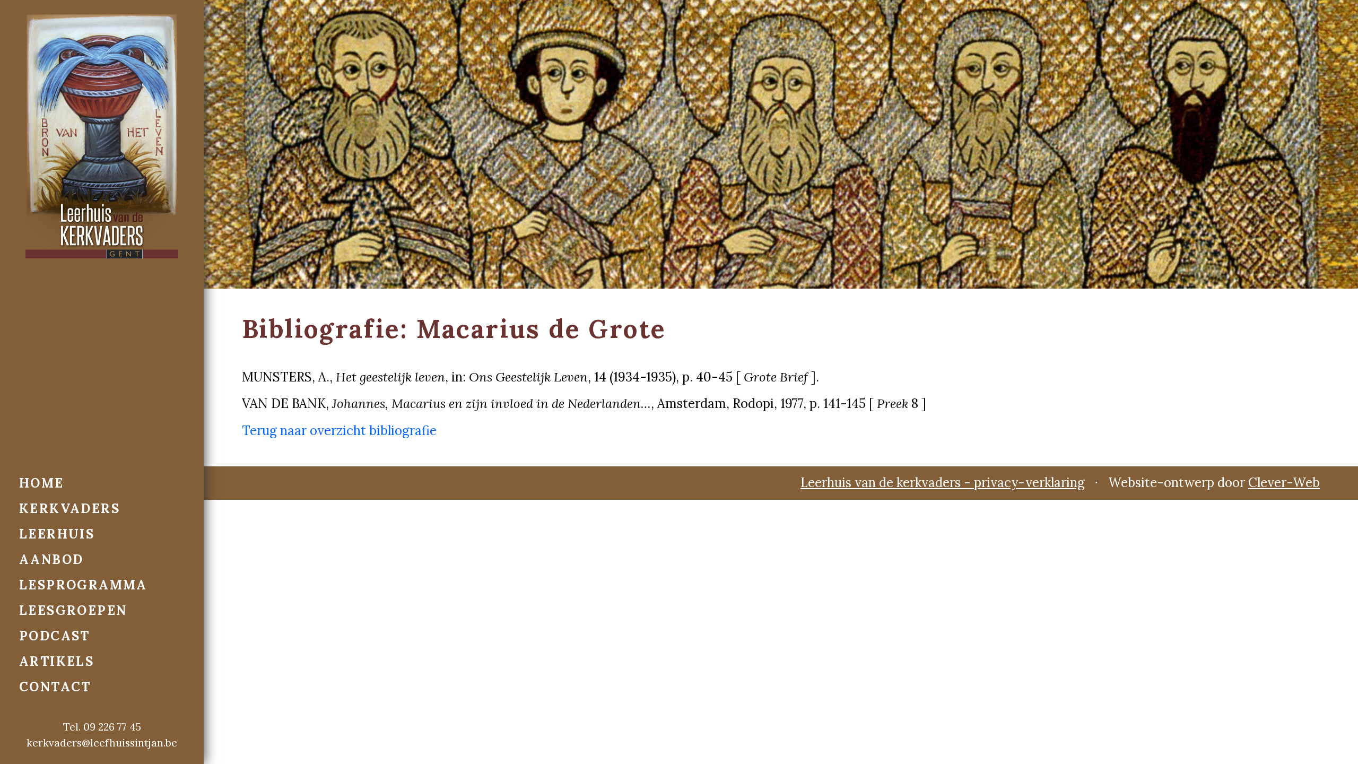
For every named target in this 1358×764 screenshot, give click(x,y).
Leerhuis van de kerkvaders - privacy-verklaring (942, 482)
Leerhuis (56, 534)
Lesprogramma (83, 585)
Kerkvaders (69, 508)
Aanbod (51, 559)
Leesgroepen (73, 610)
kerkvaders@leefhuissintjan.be (102, 742)
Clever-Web (1284, 482)
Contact (55, 687)
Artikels (56, 661)
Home (41, 483)
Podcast (54, 636)
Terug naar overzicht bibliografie (339, 430)
